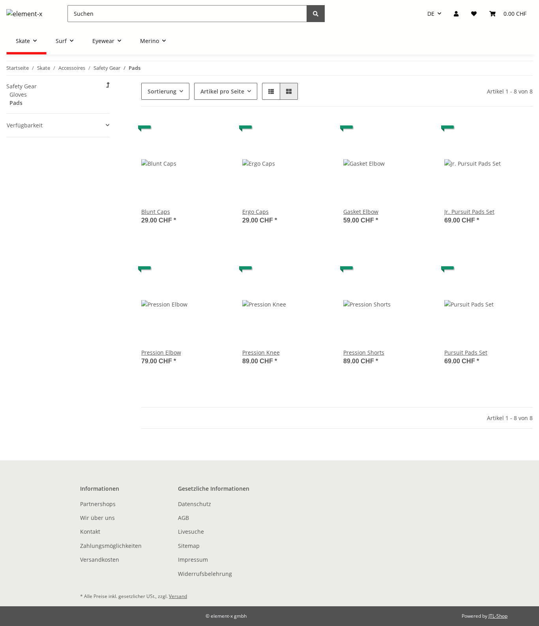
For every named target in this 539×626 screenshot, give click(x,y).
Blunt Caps (155, 211)
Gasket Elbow (360, 211)
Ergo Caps (255, 211)
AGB (183, 517)
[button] (456, 13)
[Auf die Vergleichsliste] (195, 132)
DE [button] (430, 13)
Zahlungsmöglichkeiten (111, 545)
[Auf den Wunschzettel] (216, 132)
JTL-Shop (497, 616)
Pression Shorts (363, 352)
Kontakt (90, 531)
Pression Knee (261, 352)
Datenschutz (194, 504)
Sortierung (162, 91)
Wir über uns (97, 517)
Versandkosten (99, 559)
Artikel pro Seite (222, 91)
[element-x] (24, 13)
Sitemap (189, 545)
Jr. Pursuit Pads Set (469, 211)
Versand (178, 596)
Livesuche (191, 531)
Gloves (18, 94)
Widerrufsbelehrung (205, 573)
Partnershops (98, 504)
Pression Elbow (161, 352)
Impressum (193, 559)
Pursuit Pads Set (465, 352)
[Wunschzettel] (474, 13)
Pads (15, 103)
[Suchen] (316, 13)
